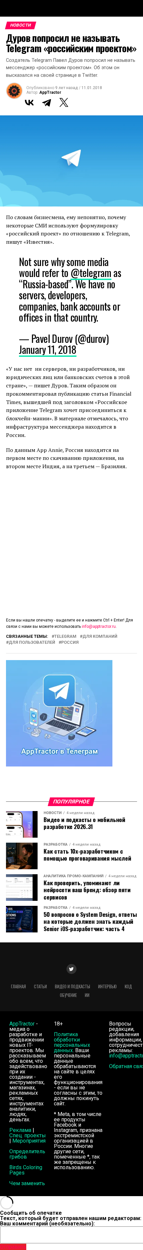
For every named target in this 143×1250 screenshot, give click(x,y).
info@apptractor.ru (99, 626)
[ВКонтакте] (29, 102)
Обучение (68, 995)
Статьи (40, 986)
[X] (64, 102)
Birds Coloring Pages (25, 1170)
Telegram (65, 636)
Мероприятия (29, 1141)
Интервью (107, 986)
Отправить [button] (13, 1247)
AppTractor (50, 92)
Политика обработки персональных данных (72, 1042)
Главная (18, 986)
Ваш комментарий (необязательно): (47, 1223)
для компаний (99, 636)
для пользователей (32, 642)
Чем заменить (27, 1183)
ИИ (87, 995)
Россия (69, 642)
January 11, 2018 (47, 349)
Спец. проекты (27, 1135)
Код (128, 986)
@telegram (91, 272)
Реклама (20, 1130)
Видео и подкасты (72, 986)
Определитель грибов (27, 1154)
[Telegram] (47, 102)
